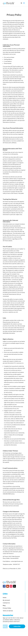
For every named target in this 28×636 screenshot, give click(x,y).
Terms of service (8, 611)
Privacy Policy (7, 608)
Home (4, 597)
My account (6, 600)
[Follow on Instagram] (11, 586)
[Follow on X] (14, 586)
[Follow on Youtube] (7, 586)
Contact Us (6, 603)
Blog (4, 605)
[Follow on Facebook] (4, 586)
